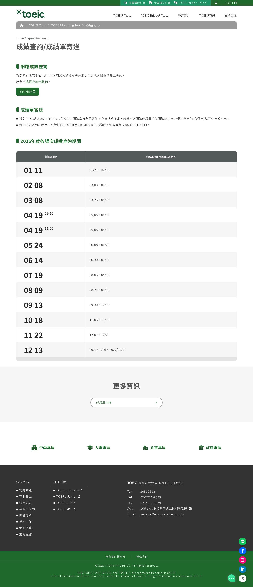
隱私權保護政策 (115, 556)
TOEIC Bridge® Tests (154, 15)
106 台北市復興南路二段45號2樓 (163, 508)
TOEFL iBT (64, 509)
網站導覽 (25, 528)
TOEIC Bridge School (193, 3)
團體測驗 (231, 15)
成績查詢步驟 (35, 81)
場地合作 (25, 521)
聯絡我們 (141, 556)
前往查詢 (26, 91)
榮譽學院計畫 (137, 3)
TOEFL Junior (66, 496)
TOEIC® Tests (122, 15)
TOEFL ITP (64, 502)
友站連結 (25, 534)
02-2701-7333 (150, 497)
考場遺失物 (27, 509)
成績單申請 (103, 402)
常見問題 (25, 490)
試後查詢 (90, 25)
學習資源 (184, 15)
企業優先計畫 (162, 3)
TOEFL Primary (67, 490)
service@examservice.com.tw (162, 514)
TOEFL (229, 3)
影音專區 (25, 515)
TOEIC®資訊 (207, 15)
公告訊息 (25, 502)
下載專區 (25, 496)
